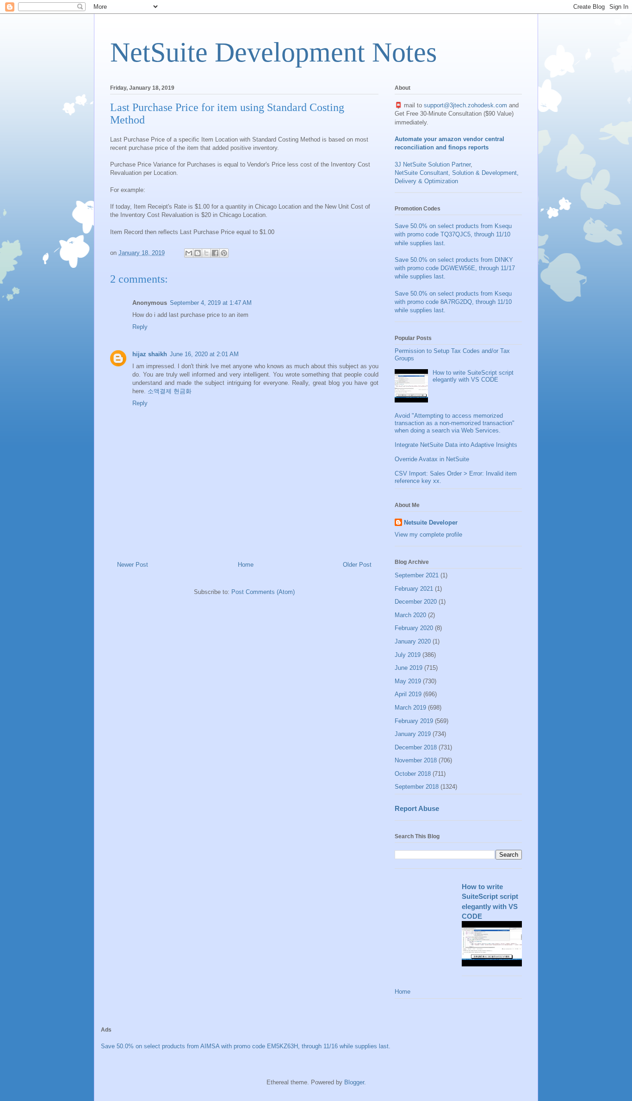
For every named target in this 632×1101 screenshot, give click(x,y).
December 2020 (416, 601)
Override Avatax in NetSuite (432, 459)
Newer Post (132, 564)
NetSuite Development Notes (273, 52)
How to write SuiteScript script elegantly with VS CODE (473, 376)
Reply (140, 326)
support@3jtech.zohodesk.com (465, 105)
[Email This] (188, 253)
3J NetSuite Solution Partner (433, 164)
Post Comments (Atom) (263, 591)
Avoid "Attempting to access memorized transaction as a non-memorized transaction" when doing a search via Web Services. (454, 422)
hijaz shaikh (149, 354)
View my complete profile (428, 534)
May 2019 (408, 681)
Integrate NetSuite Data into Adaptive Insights (456, 444)
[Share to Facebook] (215, 253)
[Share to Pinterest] (224, 253)
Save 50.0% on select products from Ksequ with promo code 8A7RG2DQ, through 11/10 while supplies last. (453, 302)
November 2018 (416, 760)
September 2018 (417, 786)
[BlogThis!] (197, 253)
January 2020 (413, 641)
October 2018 (413, 773)
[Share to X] (206, 253)
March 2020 (410, 615)
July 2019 (408, 654)
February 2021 (414, 588)
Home (246, 564)
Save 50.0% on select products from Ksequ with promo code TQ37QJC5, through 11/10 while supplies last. (453, 234)
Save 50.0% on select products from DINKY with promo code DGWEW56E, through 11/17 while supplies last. (455, 268)
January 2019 (413, 733)
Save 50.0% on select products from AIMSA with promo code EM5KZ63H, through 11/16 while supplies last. (245, 1046)
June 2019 (408, 667)
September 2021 (417, 575)
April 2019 (408, 694)
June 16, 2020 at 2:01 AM (204, 354)
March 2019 (410, 707)
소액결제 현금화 (170, 391)
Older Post (357, 564)
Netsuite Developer (431, 522)
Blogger (354, 1082)
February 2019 (414, 721)
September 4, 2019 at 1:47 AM (211, 302)
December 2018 (416, 747)
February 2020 (414, 628)
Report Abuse (417, 808)
